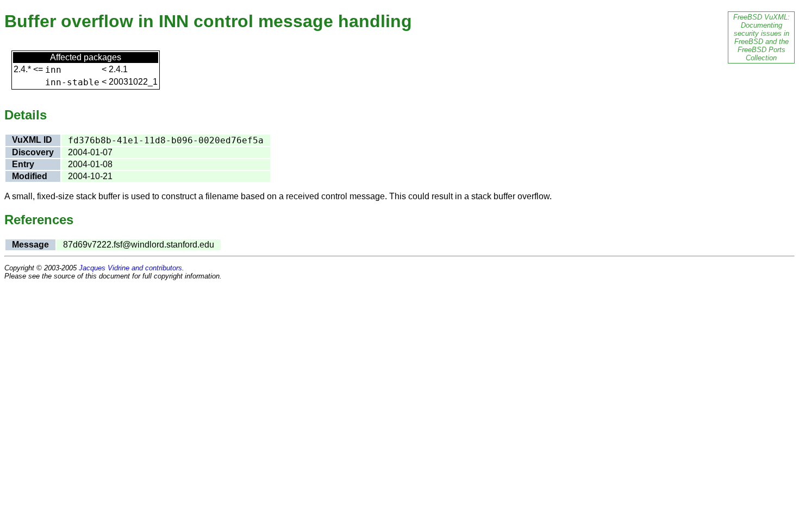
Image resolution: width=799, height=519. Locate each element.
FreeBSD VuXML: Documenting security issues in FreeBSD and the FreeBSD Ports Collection (761, 37)
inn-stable (72, 82)
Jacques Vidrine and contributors (130, 268)
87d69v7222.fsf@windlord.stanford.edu (138, 244)
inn (53, 70)
